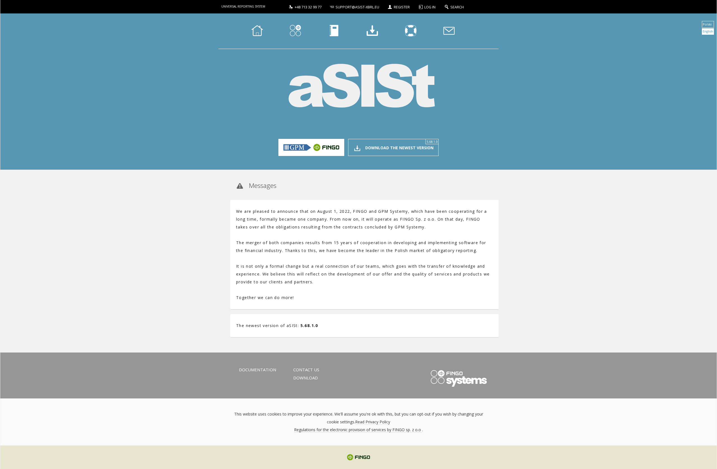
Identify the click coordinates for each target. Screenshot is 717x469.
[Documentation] (334, 31)
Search (457, 7)
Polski (707, 24)
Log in (430, 7)
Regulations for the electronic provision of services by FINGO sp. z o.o (358, 429)
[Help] (411, 31)
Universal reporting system (243, 6)
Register (402, 7)
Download (305, 378)
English (708, 31)
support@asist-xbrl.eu (357, 7)
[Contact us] (449, 31)
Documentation (257, 369)
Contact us (306, 369)
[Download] (372, 31)
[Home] (257, 31)
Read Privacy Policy (372, 421)
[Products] (295, 31)
